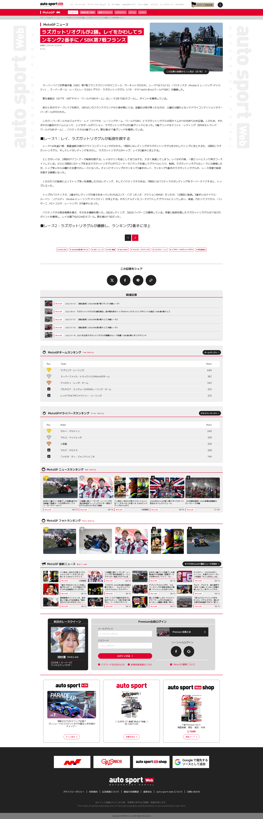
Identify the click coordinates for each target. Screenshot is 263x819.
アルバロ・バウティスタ (141, 249)
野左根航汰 (202, 249)
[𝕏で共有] (112, 280)
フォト (142, 12)
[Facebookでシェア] (125, 280)
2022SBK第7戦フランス (80, 249)
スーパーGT (80, 4)
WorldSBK (124, 249)
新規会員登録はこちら (141, 664)
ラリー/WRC (143, 4)
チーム (132, 12)
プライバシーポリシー (73, 791)
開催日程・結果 (87, 12)
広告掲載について (110, 791)
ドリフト (154, 4)
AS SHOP (179, 4)
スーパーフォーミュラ (96, 4)
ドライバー (120, 12)
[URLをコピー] (151, 280)
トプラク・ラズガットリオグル (182, 249)
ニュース (73, 12)
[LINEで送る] (138, 280)
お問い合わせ (193, 791)
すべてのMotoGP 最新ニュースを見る (201, 563)
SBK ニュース (98, 249)
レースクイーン (166, 4)
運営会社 (147, 791)
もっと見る (70, 736)
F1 (72, 4)
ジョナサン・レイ (160, 249)
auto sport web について (169, 791)
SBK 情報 (111, 249)
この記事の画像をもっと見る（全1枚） (185, 71)
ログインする (123, 655)
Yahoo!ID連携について (184, 664)
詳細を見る (130, 736)
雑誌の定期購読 (131, 791)
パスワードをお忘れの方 (113, 664)
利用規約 (93, 791)
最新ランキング (105, 12)
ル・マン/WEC (114, 4)
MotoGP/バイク (129, 4)
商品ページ (190, 736)
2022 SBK (63, 249)
